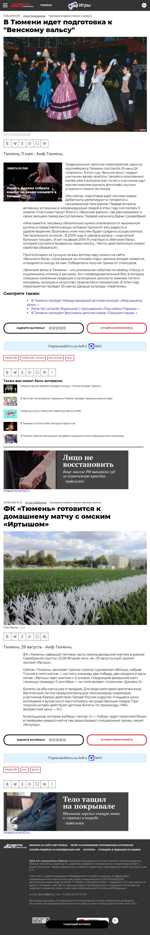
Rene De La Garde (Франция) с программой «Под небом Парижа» (84, 309)
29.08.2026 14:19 (13, 502)
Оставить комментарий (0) (117, 328)
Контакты (89, 849)
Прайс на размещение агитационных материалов (102, 845)
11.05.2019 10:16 (12, 15)
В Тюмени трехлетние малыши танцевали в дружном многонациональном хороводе (72, 435)
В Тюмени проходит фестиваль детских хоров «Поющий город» (83, 313)
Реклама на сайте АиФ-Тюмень (48, 845)
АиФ (22, 627)
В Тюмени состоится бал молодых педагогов (47, 423)
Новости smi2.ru (16, 491)
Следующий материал (77, 924)
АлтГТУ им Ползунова (17, 134)
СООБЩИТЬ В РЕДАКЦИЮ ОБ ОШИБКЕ (119, 849)
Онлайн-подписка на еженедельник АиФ (54, 849)
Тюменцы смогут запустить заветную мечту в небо (50, 410)
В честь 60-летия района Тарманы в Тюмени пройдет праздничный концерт (66, 398)
